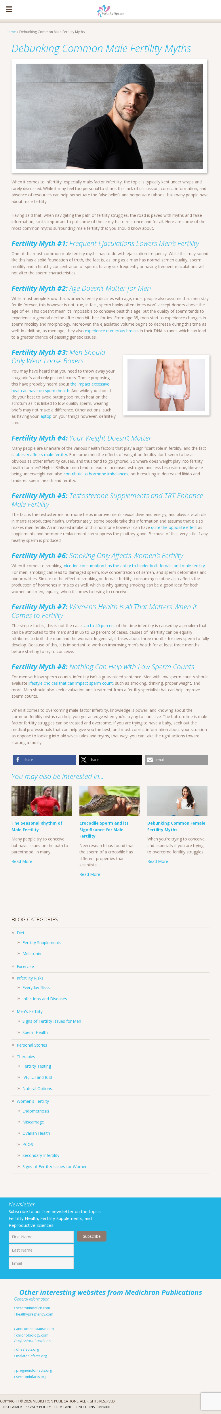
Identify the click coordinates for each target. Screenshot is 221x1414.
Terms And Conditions (74, 1406)
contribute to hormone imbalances (96, 474)
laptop (46, 416)
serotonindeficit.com (32, 1307)
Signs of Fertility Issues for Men (51, 1021)
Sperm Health (35, 1032)
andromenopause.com (34, 1328)
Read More (22, 861)
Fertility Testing (36, 1066)
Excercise (25, 966)
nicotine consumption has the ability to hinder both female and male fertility (134, 565)
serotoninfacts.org (30, 1376)
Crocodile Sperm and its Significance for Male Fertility (104, 829)
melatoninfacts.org (31, 1356)
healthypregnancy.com (34, 1314)
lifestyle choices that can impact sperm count (70, 683)
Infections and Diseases (44, 998)
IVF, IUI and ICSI (37, 1077)
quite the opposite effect (174, 527)
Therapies (26, 1056)
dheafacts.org (27, 1349)
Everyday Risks (36, 987)
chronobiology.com (31, 1335)
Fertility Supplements (41, 942)
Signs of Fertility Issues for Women (54, 1166)
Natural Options (37, 1088)
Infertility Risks (30, 978)
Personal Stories (32, 1045)
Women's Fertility (33, 1101)
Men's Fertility (30, 1011)
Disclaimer (12, 1406)
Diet (20, 932)
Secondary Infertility (40, 1155)
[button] (44, 760)
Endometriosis (35, 1111)
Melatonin (31, 953)
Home (11, 31)
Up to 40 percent (99, 625)
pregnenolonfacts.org (33, 1370)
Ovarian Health (36, 1133)
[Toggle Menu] (9, 9)
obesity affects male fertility (41, 454)
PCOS (27, 1144)
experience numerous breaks (112, 330)
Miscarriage (33, 1122)
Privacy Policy (38, 1406)
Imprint (104, 1406)
